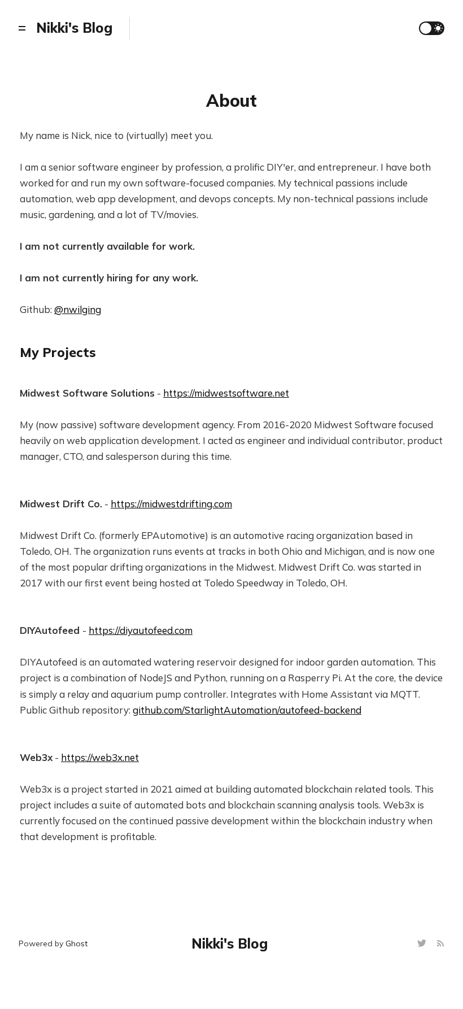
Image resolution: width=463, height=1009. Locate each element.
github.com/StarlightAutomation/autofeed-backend (247, 710)
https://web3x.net (100, 757)
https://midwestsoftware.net (226, 393)
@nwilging (77, 309)
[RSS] (440, 943)
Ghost (76, 943)
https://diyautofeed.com (141, 630)
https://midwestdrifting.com (171, 504)
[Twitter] (423, 943)
